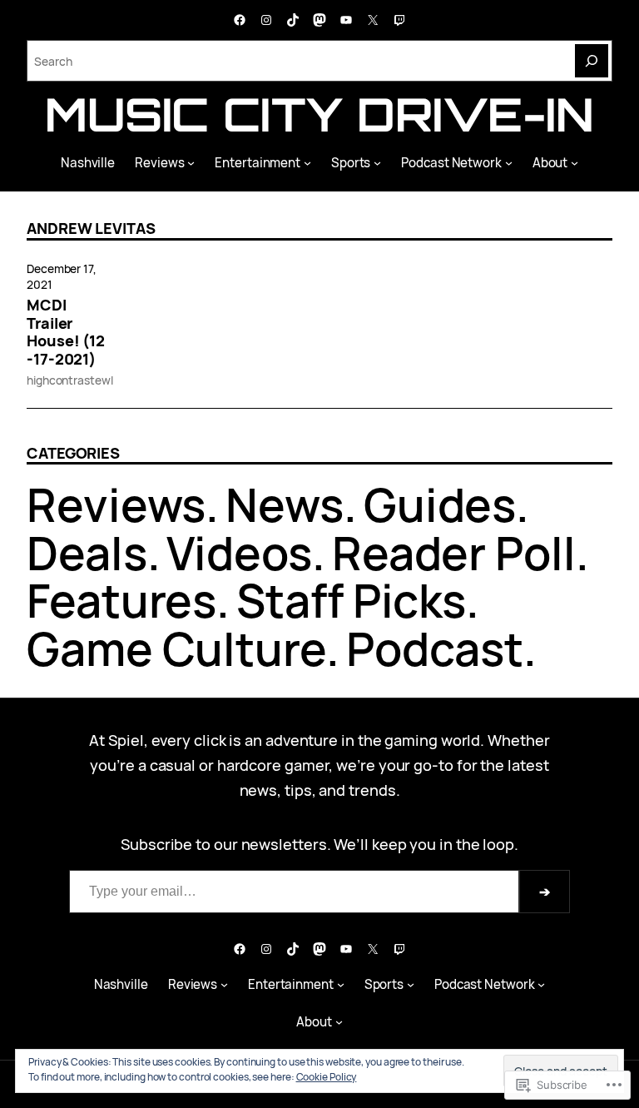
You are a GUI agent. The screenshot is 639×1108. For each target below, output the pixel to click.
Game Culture (176, 648)
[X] (372, 20)
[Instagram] (266, 20)
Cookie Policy (326, 1077)
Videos (238, 553)
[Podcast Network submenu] (509, 162)
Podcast (434, 648)
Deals (87, 553)
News (284, 504)
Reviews (116, 504)
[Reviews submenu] (191, 162)
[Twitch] (399, 20)
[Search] (591, 60)
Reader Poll (454, 553)
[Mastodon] (319, 20)
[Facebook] (239, 20)
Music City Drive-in (319, 114)
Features (121, 600)
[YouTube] (346, 20)
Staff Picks (351, 600)
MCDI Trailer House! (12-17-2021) (66, 332)
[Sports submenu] (377, 162)
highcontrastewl (70, 380)
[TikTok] (293, 20)
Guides (440, 504)
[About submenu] (574, 162)
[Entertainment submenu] (307, 162)
